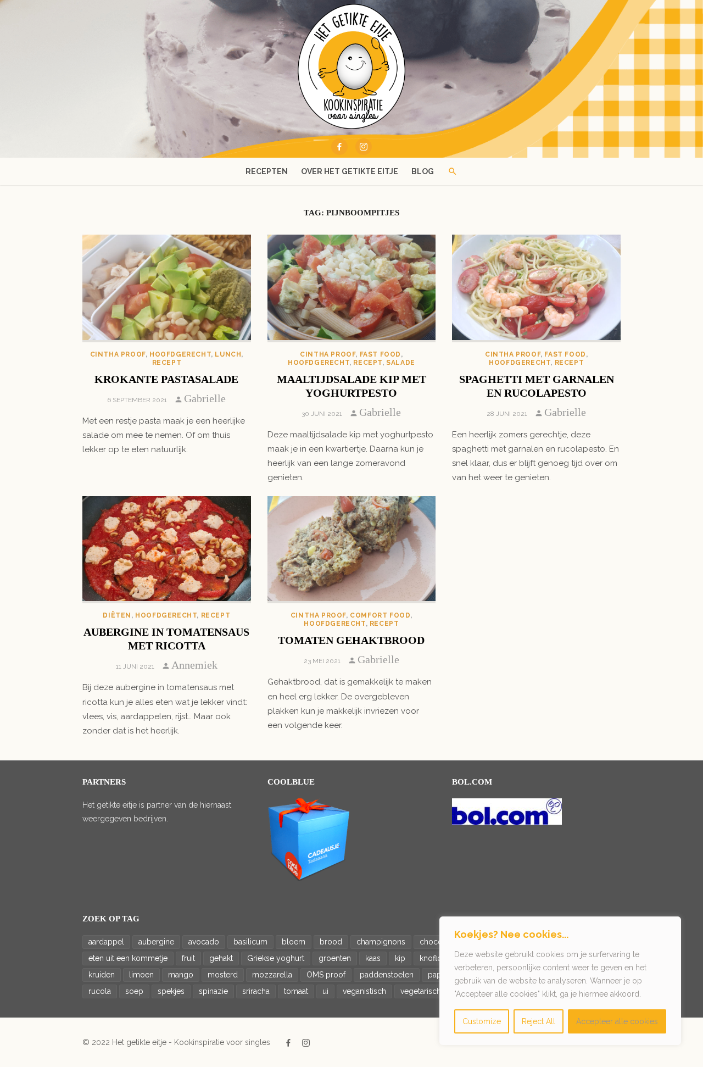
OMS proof (325, 974)
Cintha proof (118, 354)
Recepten (267, 171)
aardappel (106, 941)
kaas (373, 958)
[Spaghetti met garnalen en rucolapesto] (536, 288)
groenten (335, 958)
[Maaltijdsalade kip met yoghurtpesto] (351, 288)
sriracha (256, 991)
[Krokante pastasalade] (166, 288)
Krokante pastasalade (166, 379)
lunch (228, 354)
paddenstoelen (387, 974)
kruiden (101, 974)
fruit (188, 958)
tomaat (296, 991)
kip (400, 958)
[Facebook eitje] (339, 146)
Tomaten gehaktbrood (351, 640)
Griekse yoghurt (275, 958)
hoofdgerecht (180, 354)
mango (180, 974)
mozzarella (272, 974)
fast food (380, 354)
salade (400, 362)
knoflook (435, 958)
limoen (141, 974)
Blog (422, 171)
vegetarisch (420, 991)
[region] (560, 980)
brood (331, 941)
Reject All (538, 1021)
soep (134, 991)
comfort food (380, 615)
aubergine (156, 941)
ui (325, 991)
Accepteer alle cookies (617, 1021)
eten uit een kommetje (128, 958)
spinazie (213, 991)
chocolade (439, 941)
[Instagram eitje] (363, 146)
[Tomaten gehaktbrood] (351, 550)
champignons (380, 941)
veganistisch (364, 991)
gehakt (221, 958)
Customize (481, 1021)
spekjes (171, 991)
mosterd (223, 974)
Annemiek (194, 665)
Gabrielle (205, 398)
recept (167, 362)
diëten (117, 615)
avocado (203, 941)
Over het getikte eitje (349, 171)
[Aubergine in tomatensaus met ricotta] (166, 550)
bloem (293, 941)
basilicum (250, 941)
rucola (99, 991)
